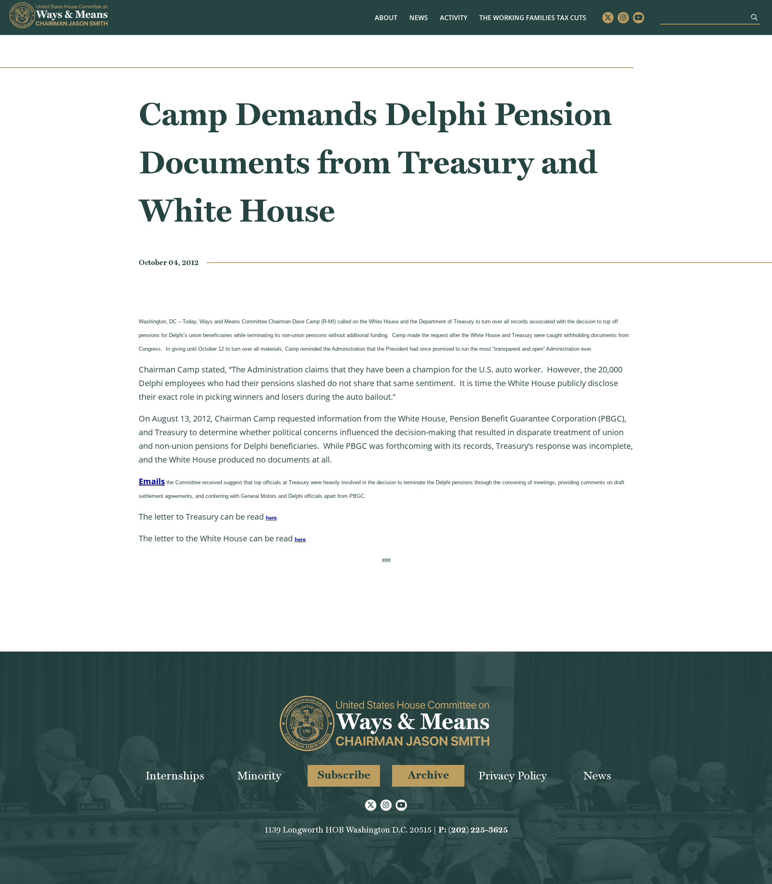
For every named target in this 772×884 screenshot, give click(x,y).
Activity (453, 17)
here (271, 518)
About (386, 17)
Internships (175, 775)
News (418, 17)
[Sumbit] (754, 17)
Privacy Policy (512, 775)
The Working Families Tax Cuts (532, 17)
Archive (428, 774)
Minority (259, 775)
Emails (152, 481)
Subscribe (344, 774)
